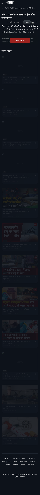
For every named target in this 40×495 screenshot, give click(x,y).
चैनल (15, 461)
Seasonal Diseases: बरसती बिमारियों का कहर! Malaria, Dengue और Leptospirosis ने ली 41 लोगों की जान (16, 212)
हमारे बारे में (6, 458)
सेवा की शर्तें (31, 465)
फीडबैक (8, 465)
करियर (3, 461)
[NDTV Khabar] (10, 2)
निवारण (23, 465)
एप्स (9, 461)
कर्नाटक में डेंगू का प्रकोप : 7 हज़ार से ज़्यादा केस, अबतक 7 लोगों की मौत (17, 407)
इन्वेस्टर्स (15, 465)
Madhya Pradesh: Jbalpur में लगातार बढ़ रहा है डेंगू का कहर (16, 277)
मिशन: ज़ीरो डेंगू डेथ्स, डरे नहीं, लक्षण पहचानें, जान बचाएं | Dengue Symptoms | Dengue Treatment (17, 143)
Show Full (19, 40)
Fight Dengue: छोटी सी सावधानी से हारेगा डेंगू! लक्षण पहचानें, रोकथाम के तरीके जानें (17, 111)
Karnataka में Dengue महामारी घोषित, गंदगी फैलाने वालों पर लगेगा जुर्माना (16, 342)
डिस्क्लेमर (32, 461)
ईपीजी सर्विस (23, 461)
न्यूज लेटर (15, 458)
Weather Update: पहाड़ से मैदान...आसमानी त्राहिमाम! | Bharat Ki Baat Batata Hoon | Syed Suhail (17, 177)
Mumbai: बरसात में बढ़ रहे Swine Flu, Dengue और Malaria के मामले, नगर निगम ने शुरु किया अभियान (16, 375)
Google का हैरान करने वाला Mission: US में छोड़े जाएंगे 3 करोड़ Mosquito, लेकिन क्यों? (16, 79)
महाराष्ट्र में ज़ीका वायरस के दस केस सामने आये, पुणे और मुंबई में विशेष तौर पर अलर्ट (17, 440)
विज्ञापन (23, 458)
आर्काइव (31, 458)
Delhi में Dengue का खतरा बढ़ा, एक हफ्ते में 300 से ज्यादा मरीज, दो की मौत (16, 310)
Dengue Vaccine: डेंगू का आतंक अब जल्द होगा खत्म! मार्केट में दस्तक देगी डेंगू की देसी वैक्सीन (17, 245)
